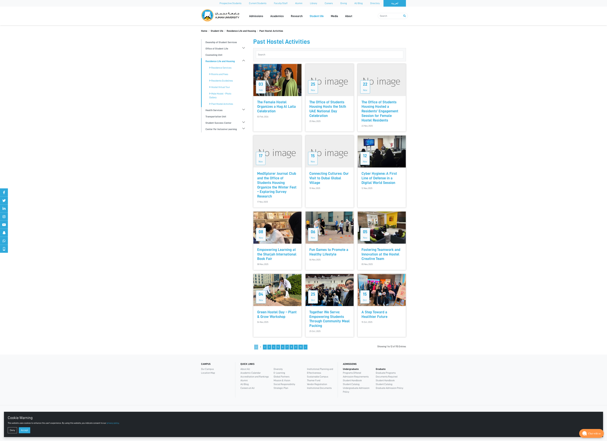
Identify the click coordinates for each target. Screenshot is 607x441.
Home (204, 31)
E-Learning (279, 373)
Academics (277, 16)
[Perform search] (404, 16)
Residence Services (221, 68)
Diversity (278, 369)
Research (297, 16)
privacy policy (113, 423)
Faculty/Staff (281, 3)
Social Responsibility (284, 384)
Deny (12, 430)
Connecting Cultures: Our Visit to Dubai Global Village (329, 178)
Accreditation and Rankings (254, 376)
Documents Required (386, 376)
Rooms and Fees (219, 74)
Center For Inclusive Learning (221, 129)
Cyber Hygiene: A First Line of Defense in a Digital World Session (379, 178)
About (348, 16)
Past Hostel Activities (271, 31)
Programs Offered (352, 373)
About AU (245, 369)
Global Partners (281, 376)
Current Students (257, 3)
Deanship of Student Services (221, 42)
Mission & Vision (282, 380)
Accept (24, 430)
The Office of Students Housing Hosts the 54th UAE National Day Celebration (327, 109)
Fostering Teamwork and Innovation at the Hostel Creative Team (381, 254)
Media (334, 16)
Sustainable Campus (317, 376)
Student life (317, 16)
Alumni (298, 3)
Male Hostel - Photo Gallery (220, 95)
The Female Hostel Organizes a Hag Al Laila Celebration (276, 106)
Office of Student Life (216, 48)
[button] (591, 433)
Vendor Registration (317, 384)
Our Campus (207, 369)
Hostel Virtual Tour (220, 87)
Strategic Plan (281, 388)
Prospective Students (230, 3)
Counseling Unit (213, 55)
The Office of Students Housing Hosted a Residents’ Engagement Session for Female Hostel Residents (380, 111)
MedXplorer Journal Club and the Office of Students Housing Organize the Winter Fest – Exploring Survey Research (276, 185)
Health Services (214, 110)
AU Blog (358, 3)
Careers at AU (247, 388)
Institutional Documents (319, 388)
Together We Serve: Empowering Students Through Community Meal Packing (329, 319)
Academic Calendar (250, 373)
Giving (343, 3)
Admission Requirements (356, 376)
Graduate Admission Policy (389, 388)
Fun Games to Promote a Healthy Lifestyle (328, 252)
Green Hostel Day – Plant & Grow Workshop (277, 314)
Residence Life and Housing (241, 31)
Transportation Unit (215, 116)
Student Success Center (218, 123)
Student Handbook (352, 380)
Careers (329, 3)
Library (313, 3)
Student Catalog (351, 384)
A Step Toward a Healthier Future (374, 314)
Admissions (256, 16)
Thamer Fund (313, 380)
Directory (375, 3)
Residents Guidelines (222, 80)
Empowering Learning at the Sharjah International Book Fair (276, 254)
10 (301, 347)
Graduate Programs (386, 373)
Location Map (208, 373)
